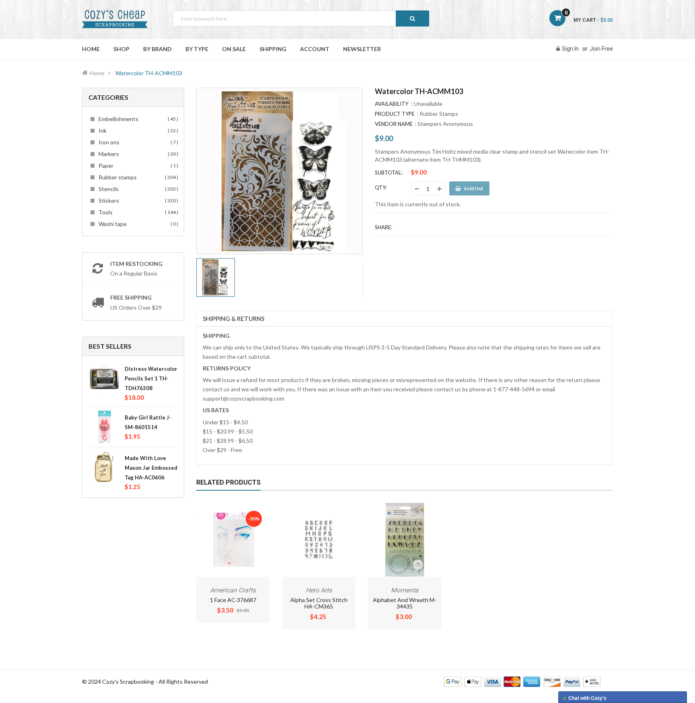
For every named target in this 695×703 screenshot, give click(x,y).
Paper (137, 165)
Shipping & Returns (233, 318)
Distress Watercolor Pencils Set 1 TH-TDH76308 (151, 378)
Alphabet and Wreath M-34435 (404, 603)
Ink (137, 130)
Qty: (381, 187)
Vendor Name (394, 124)
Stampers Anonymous (445, 123)
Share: (383, 227)
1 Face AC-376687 (233, 599)
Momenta (404, 590)
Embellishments (137, 118)
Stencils (137, 188)
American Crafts (233, 590)
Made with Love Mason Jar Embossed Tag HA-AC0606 (151, 468)
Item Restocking (136, 263)
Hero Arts (319, 590)
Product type (395, 114)
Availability (391, 104)
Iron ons (137, 142)
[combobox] (301, 18)
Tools (137, 212)
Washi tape (137, 223)
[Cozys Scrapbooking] (522, 681)
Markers (137, 153)
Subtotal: (388, 172)
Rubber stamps (137, 177)
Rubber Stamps (438, 113)
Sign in (570, 48)
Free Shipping (131, 297)
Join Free (601, 48)
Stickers (137, 200)
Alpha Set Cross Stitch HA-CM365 (319, 603)
